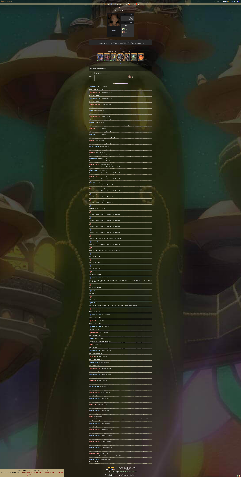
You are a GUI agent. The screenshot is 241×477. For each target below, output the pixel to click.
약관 (135, 471)
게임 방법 (132, 4)
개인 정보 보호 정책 (129, 471)
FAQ (138, 4)
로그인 (215, 1)
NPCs (125, 4)
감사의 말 (122, 471)
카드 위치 (118, 4)
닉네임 (90, 73)
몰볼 (126, 32)
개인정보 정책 (25, 472)
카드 (108, 4)
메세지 (90, 76)
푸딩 (126, 29)
